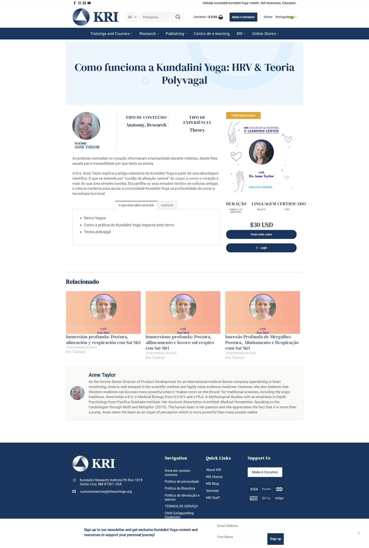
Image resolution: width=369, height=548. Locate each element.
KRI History (214, 477)
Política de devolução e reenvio (182, 497)
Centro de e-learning (212, 33)
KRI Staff (213, 498)
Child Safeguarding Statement (179, 515)
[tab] (136, 205)
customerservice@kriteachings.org (106, 492)
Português (282, 17)
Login (263, 247)
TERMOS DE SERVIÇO (181, 506)
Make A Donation (243, 17)
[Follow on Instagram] (79, 3)
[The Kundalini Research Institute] (95, 17)
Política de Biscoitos (180, 488)
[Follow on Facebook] (74, 3)
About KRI (213, 470)
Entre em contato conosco (177, 473)
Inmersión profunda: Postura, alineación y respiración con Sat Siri (103, 339)
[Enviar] (177, 17)
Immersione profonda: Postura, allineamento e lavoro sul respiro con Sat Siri (180, 342)
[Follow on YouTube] (89, 3)
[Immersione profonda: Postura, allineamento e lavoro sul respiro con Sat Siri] (183, 312)
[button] (208, 17)
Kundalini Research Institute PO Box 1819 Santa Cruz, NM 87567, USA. (111, 482)
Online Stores (264, 33)
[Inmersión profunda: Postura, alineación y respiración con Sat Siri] (103, 312)
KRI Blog (212, 484)
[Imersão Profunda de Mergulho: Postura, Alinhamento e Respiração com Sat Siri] (263, 312)
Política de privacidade (182, 482)
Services (212, 491)
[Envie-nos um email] (84, 3)
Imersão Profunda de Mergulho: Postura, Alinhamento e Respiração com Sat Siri (262, 342)
